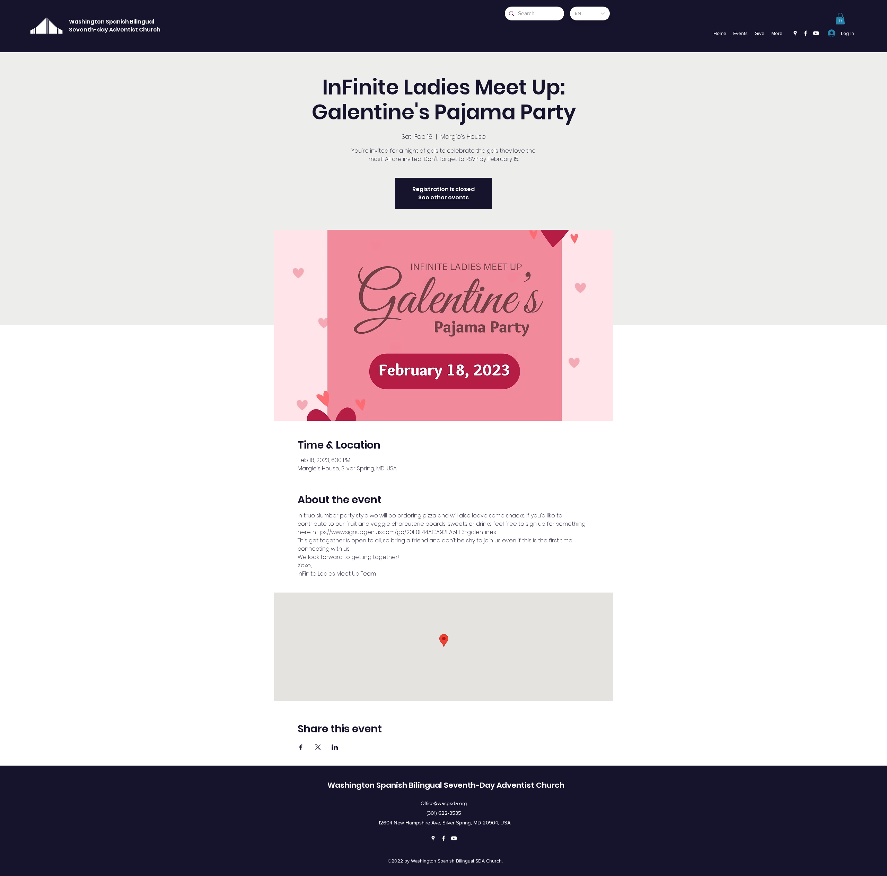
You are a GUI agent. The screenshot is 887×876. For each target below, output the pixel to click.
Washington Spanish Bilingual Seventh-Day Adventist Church (445, 785)
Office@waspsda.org (444, 803)
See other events (443, 197)
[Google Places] (795, 33)
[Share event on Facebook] (301, 747)
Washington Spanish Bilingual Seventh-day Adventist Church (114, 26)
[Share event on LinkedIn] (335, 747)
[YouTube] (816, 33)
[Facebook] (805, 33)
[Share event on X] (318, 747)
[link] (840, 18)
